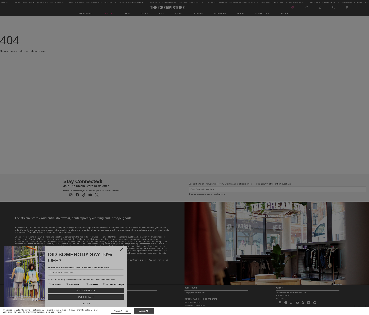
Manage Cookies (121, 311)
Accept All (143, 311)
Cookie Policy (56, 312)
